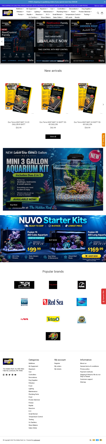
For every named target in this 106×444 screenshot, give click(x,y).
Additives (32, 363)
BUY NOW (53, 240)
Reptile (31, 405)
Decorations (33, 377)
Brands (77, 17)
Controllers (32, 375)
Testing (31, 419)
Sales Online (33, 428)
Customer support (86, 379)
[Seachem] (82, 302)
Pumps (31, 403)
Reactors (32, 408)
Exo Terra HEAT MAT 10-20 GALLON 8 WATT (18, 123)
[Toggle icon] (97, 13)
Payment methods (86, 372)
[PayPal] (94, 440)
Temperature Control (36, 417)
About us (83, 363)
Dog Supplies (33, 380)
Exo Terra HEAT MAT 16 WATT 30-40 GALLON (53, 123)
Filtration (32, 383)
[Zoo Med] (53, 336)
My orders (57, 366)
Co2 (30, 372)
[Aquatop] (53, 285)
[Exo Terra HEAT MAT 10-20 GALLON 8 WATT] (18, 98)
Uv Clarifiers (33, 422)
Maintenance (33, 391)
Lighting (31, 389)
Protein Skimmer (34, 400)
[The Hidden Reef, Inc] (7, 13)
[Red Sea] (53, 302)
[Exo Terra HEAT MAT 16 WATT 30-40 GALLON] (53, 98)
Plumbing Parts (34, 394)
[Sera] (24, 319)
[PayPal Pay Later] (100, 440)
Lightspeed (37, 440)
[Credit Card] (90, 440)
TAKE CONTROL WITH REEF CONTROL (53, 49)
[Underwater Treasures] (82, 319)
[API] (24, 285)
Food (30, 386)
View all (53, 137)
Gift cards (69, 17)
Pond (30, 397)
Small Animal (33, 414)
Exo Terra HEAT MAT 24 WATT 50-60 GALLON (87, 123)
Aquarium (32, 369)
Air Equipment (33, 366)
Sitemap (83, 382)
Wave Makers (46, 17)
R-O (30, 411)
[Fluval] (82, 285)
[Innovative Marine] (24, 302)
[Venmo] (97, 440)
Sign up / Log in (99, 5)
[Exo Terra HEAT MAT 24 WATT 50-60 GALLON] (87, 98)
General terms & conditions (89, 366)
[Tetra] (53, 319)
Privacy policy (84, 369)
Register (57, 363)
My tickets (57, 369)
